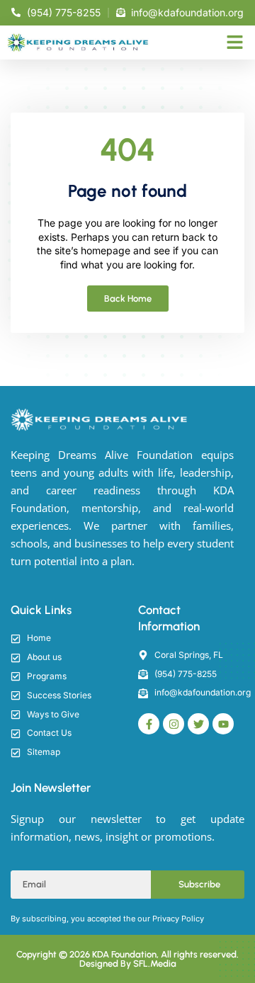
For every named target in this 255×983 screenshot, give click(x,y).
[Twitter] (198, 723)
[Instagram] (173, 723)
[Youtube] (223, 723)
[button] (235, 42)
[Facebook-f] (148, 723)
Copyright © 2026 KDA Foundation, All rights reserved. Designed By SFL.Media (127, 959)
